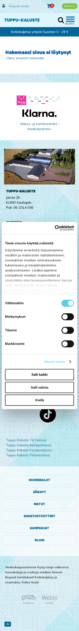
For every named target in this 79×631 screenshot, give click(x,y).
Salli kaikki (39, 374)
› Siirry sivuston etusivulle (24, 58)
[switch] (67, 316)
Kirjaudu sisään (18, 6)
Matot (39, 504)
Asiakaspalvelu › (39, 129)
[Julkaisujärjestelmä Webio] (48, 603)
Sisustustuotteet (39, 516)
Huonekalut (39, 480)
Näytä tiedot (54, 362)
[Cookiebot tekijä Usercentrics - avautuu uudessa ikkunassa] (56, 228)
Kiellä (39, 400)
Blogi (40, 540)
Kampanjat (39, 528)
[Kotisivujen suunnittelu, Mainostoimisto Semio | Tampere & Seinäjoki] (30, 603)
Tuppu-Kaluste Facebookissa (28, 450)
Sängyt (39, 492)
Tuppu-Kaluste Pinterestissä (28, 455)
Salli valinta (39, 387)
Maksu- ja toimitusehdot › (39, 124)
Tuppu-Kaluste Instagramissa (28, 445)
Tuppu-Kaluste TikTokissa (26, 440)
